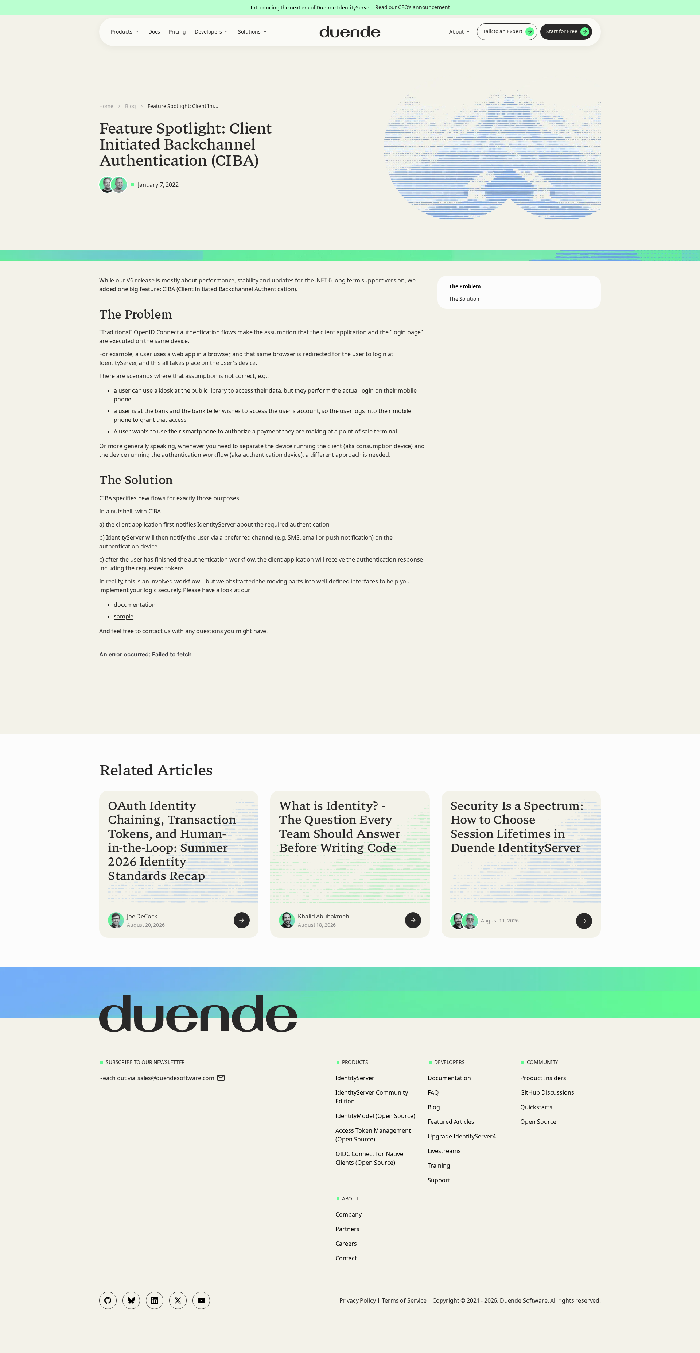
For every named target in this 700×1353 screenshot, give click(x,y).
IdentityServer (354, 1078)
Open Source (538, 1121)
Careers (346, 1243)
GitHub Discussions (547, 1092)
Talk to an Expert (502, 31)
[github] (108, 1300)
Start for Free (562, 31)
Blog (130, 106)
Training (439, 1165)
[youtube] (201, 1300)
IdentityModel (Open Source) (375, 1115)
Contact (346, 1258)
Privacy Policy (357, 1300)
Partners (347, 1229)
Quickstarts (536, 1107)
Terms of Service (404, 1300)
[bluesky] (131, 1300)
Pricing (177, 31)
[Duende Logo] (350, 32)
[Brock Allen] (119, 185)
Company (348, 1214)
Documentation (449, 1078)
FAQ (433, 1092)
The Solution (464, 299)
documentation (135, 604)
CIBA (105, 498)
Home (106, 106)
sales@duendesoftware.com (175, 1078)
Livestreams (444, 1151)
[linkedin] (154, 1300)
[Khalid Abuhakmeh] (287, 920)
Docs (154, 31)
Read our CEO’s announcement (412, 7)
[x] (178, 1300)
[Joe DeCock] (116, 920)
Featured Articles (451, 1121)
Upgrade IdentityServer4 (462, 1136)
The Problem (465, 286)
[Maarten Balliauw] (470, 921)
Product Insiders (543, 1078)
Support (439, 1180)
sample (123, 616)
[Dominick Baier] (107, 185)
